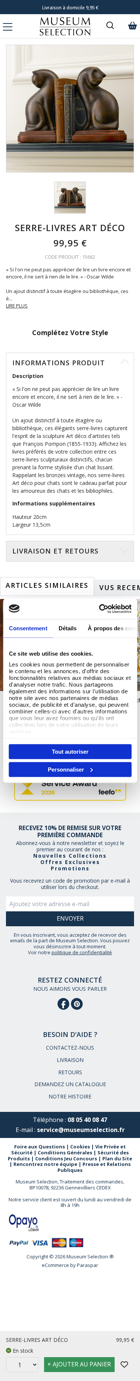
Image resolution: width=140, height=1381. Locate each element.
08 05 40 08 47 (87, 1120)
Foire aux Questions (39, 1146)
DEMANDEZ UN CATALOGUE (70, 1084)
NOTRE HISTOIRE (70, 1096)
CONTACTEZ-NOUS (70, 1047)
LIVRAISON (70, 1059)
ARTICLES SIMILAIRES (47, 585)
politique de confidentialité (82, 952)
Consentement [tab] (28, 628)
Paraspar (87, 1265)
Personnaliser (66, 769)
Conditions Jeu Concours (66, 1158)
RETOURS (70, 1072)
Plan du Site (117, 1158)
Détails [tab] (67, 628)
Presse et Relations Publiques (94, 1167)
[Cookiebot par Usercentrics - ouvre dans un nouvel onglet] (99, 609)
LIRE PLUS (17, 305)
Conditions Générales (65, 1152)
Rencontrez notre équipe (45, 1164)
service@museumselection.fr (81, 1130)
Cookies (80, 1146)
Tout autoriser (70, 751)
